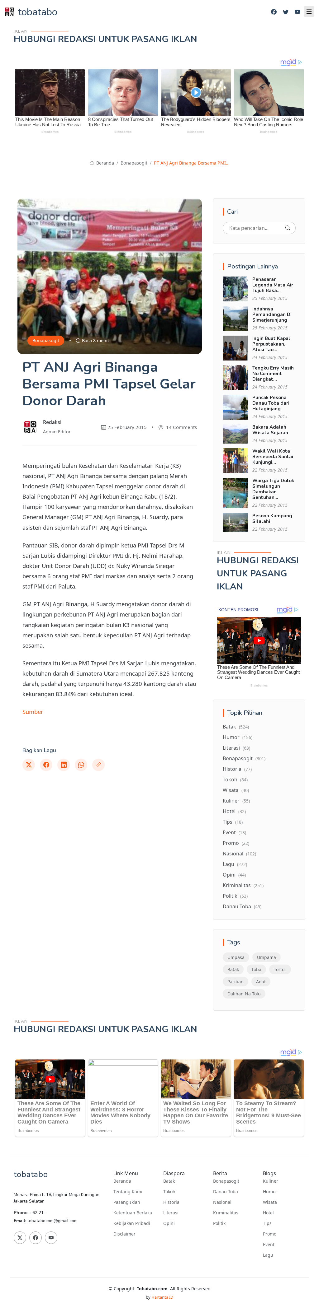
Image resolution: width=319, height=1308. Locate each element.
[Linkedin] (63, 765)
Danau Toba (242, 906)
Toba (256, 969)
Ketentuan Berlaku (132, 1213)
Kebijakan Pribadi (131, 1223)
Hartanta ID (162, 1297)
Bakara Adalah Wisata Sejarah (270, 430)
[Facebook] (274, 12)
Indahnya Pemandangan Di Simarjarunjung (272, 314)
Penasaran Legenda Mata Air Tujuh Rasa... (272, 285)
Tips (233, 821)
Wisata (236, 790)
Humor (237, 737)
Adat (261, 981)
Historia (237, 769)
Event (234, 832)
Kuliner (236, 800)
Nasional (239, 853)
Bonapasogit (134, 163)
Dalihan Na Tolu (244, 994)
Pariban (235, 981)
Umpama (266, 957)
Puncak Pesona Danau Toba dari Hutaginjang (270, 403)
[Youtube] (297, 12)
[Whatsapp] (81, 765)
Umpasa (236, 957)
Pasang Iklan (126, 1202)
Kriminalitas (243, 885)
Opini (234, 874)
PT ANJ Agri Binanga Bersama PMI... (192, 163)
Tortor (280, 969)
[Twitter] (285, 12)
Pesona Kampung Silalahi (272, 518)
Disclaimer (124, 1234)
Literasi (236, 747)
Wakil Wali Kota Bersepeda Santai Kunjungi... (272, 456)
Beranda (104, 163)
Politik (235, 895)
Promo (236, 843)
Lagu (235, 864)
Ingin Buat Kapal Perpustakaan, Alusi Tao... (271, 344)
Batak (236, 726)
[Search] (287, 228)
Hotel (234, 811)
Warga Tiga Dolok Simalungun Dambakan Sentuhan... (273, 488)
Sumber (32, 711)
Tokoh (235, 779)
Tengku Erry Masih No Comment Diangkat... (273, 373)
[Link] (98, 765)
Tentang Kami (127, 1191)
